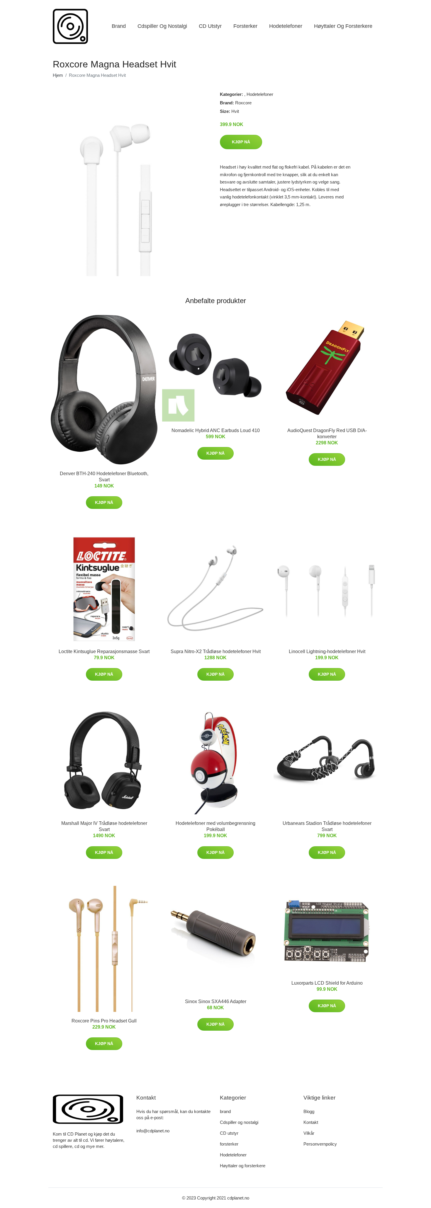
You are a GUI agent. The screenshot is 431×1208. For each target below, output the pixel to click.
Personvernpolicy (320, 1143)
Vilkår (308, 1133)
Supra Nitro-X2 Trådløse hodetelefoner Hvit (216, 651)
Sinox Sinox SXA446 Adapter (215, 1001)
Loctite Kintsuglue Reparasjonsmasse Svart (104, 651)
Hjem (58, 75)
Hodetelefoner (285, 26)
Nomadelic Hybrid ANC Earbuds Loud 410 (216, 430)
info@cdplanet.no (152, 1130)
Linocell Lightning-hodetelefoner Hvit (327, 651)
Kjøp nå (241, 142)
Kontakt (310, 1122)
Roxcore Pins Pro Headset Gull (104, 1020)
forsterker (245, 26)
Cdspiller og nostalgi (162, 26)
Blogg (308, 1111)
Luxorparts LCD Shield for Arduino (327, 983)
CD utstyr (210, 26)
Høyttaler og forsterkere (343, 26)
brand (119, 26)
